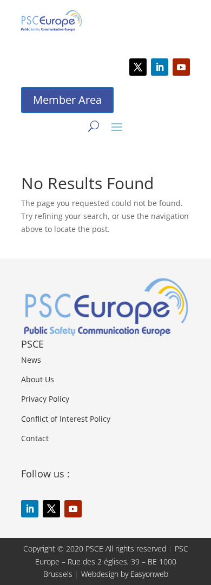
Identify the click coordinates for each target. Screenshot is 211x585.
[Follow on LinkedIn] (159, 67)
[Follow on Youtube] (181, 67)
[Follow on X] (138, 67)
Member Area (67, 99)
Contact (35, 438)
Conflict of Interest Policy (65, 419)
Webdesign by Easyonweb (124, 574)
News (31, 360)
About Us (37, 379)
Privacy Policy (45, 399)
